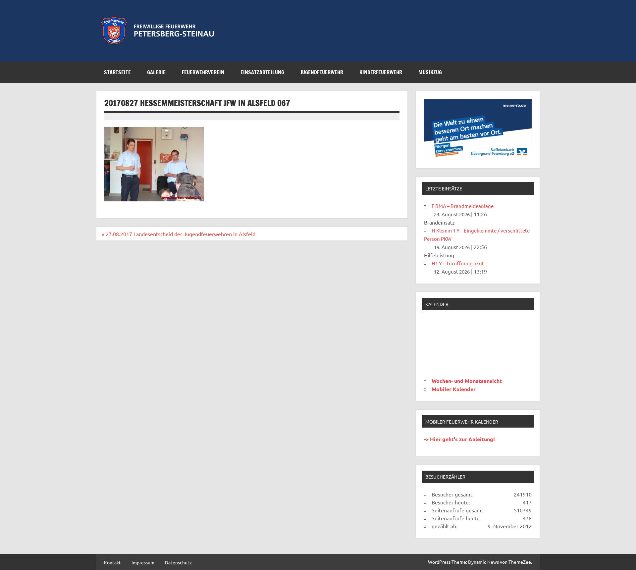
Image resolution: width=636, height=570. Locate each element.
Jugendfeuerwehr (321, 72)
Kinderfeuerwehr (380, 72)
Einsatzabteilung (262, 72)
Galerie (156, 72)
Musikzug (430, 72)
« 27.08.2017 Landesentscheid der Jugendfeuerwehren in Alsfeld (178, 234)
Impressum (143, 562)
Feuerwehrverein (203, 72)
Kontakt (112, 562)
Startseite (117, 72)
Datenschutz (178, 562)
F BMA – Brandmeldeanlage (463, 206)
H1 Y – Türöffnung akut (458, 263)
